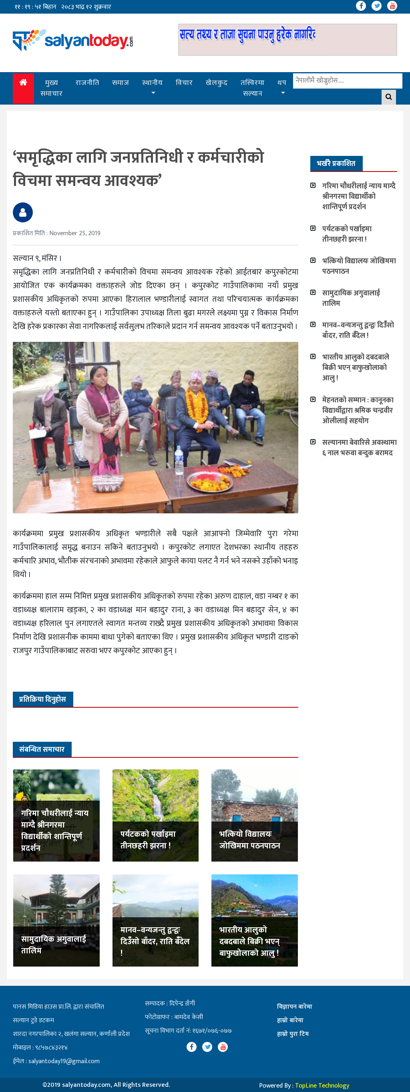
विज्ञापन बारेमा (294, 1006)
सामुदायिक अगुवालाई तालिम (53, 945)
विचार (184, 83)
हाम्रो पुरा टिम (293, 1034)
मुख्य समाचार (51, 88)
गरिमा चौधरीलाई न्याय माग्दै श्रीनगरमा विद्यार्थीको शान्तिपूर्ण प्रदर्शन (54, 831)
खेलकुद (217, 83)
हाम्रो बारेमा (290, 1020)
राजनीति (87, 83)
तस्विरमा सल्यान (253, 88)
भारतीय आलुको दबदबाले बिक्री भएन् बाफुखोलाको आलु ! (249, 941)
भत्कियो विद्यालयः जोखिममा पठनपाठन (249, 840)
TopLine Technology (322, 1085)
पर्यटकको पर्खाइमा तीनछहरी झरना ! (148, 840)
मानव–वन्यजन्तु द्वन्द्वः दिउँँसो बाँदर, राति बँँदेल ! (155, 941)
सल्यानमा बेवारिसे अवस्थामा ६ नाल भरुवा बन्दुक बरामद (359, 448)
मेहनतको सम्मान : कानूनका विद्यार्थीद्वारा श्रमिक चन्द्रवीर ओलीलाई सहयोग (358, 410)
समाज (120, 83)
